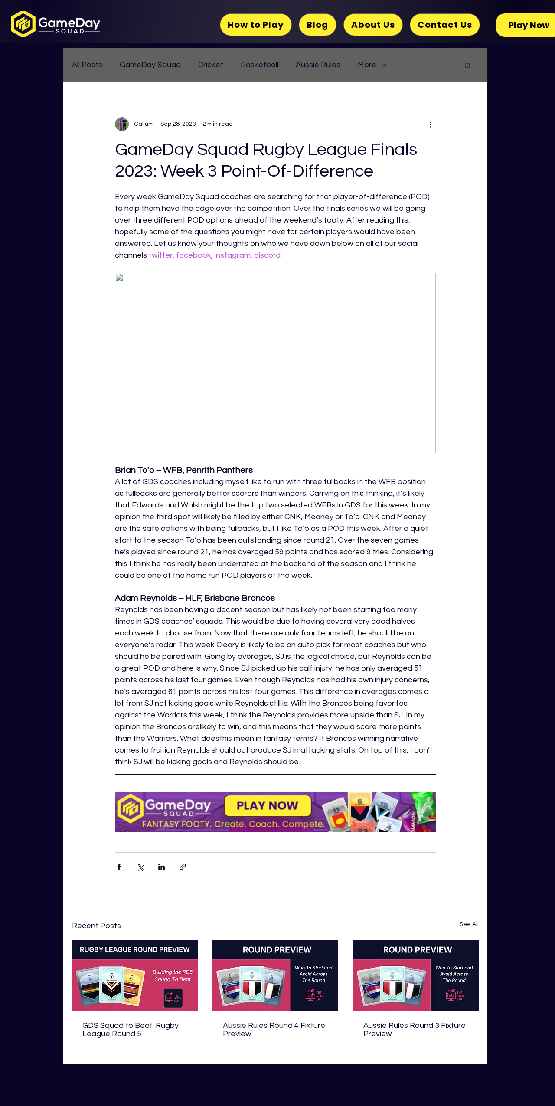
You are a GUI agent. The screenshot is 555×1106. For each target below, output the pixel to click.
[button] (468, 65)
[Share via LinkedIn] (161, 867)
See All (469, 924)
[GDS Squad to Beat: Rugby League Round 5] (135, 975)
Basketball (259, 65)
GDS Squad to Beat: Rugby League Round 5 (130, 1029)
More (367, 65)
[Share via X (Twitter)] (140, 867)
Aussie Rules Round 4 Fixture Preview (274, 1029)
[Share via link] (183, 867)
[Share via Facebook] (119, 867)
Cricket (210, 65)
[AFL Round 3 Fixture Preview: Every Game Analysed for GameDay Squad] (275, 975)
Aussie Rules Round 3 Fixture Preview (414, 1029)
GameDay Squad (150, 65)
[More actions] (430, 124)
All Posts (87, 65)
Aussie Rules (318, 65)
